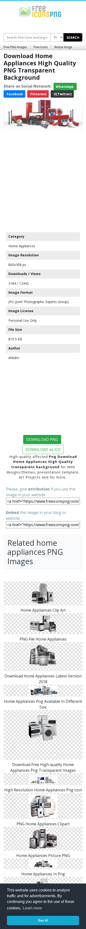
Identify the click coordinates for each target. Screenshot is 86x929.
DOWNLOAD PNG (42, 439)
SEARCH (72, 37)
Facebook (14, 94)
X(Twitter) (62, 94)
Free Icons (41, 47)
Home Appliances (21, 246)
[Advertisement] (43, 179)
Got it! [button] (43, 920)
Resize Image (63, 47)
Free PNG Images (15, 47)
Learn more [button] (32, 908)
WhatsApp (65, 86)
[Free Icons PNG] (40, 11)
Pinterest (38, 94)
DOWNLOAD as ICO (43, 449)
